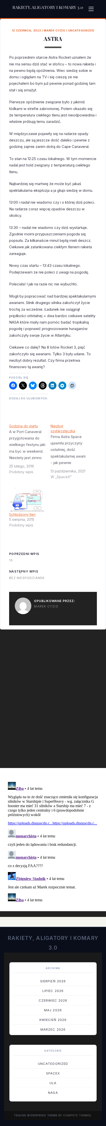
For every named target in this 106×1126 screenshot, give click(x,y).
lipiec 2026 (52, 991)
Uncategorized (81, 30)
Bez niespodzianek (27, 578)
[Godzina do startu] (30, 451)
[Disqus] (53, 701)
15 (11, 560)
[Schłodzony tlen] (27, 499)
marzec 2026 (52, 1029)
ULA (53, 1083)
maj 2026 (53, 1010)
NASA (53, 1093)
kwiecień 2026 (53, 1020)
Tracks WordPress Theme (35, 1115)
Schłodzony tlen (22, 514)
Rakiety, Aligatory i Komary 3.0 (47, 7)
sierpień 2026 (53, 981)
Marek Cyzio (54, 30)
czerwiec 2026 (53, 1000)
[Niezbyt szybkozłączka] (71, 453)
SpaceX (53, 1073)
